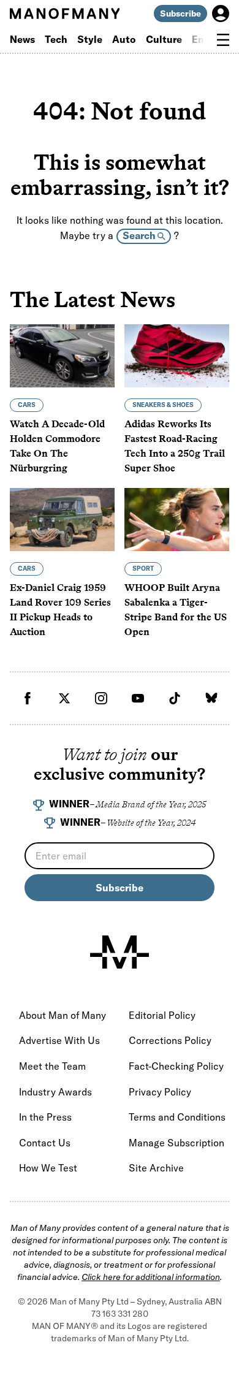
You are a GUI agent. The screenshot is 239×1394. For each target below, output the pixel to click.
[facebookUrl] (27, 698)
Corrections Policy (170, 1040)
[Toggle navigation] (223, 39)
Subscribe (180, 13)
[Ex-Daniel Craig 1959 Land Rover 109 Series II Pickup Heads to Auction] (62, 519)
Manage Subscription (176, 1143)
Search (140, 235)
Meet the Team (52, 1066)
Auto (124, 39)
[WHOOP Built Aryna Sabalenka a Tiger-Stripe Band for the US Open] (176, 519)
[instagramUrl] (101, 698)
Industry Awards (55, 1092)
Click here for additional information (151, 1276)
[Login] (220, 13)
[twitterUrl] (64, 698)
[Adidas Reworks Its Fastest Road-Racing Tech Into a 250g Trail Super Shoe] (176, 355)
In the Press (45, 1117)
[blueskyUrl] (211, 698)
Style (89, 39)
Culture (164, 39)
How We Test (48, 1168)
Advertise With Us (59, 1040)
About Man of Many (62, 1015)
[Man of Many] (119, 952)
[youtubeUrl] (138, 698)
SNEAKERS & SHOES (163, 405)
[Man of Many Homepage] (65, 13)
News (22, 39)
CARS (27, 405)
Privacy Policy (160, 1092)
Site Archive (156, 1168)
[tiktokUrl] (175, 698)
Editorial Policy (162, 1015)
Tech (56, 39)
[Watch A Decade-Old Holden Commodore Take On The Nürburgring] (62, 355)
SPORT (143, 569)
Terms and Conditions (177, 1117)
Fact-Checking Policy (176, 1066)
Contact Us (44, 1143)
